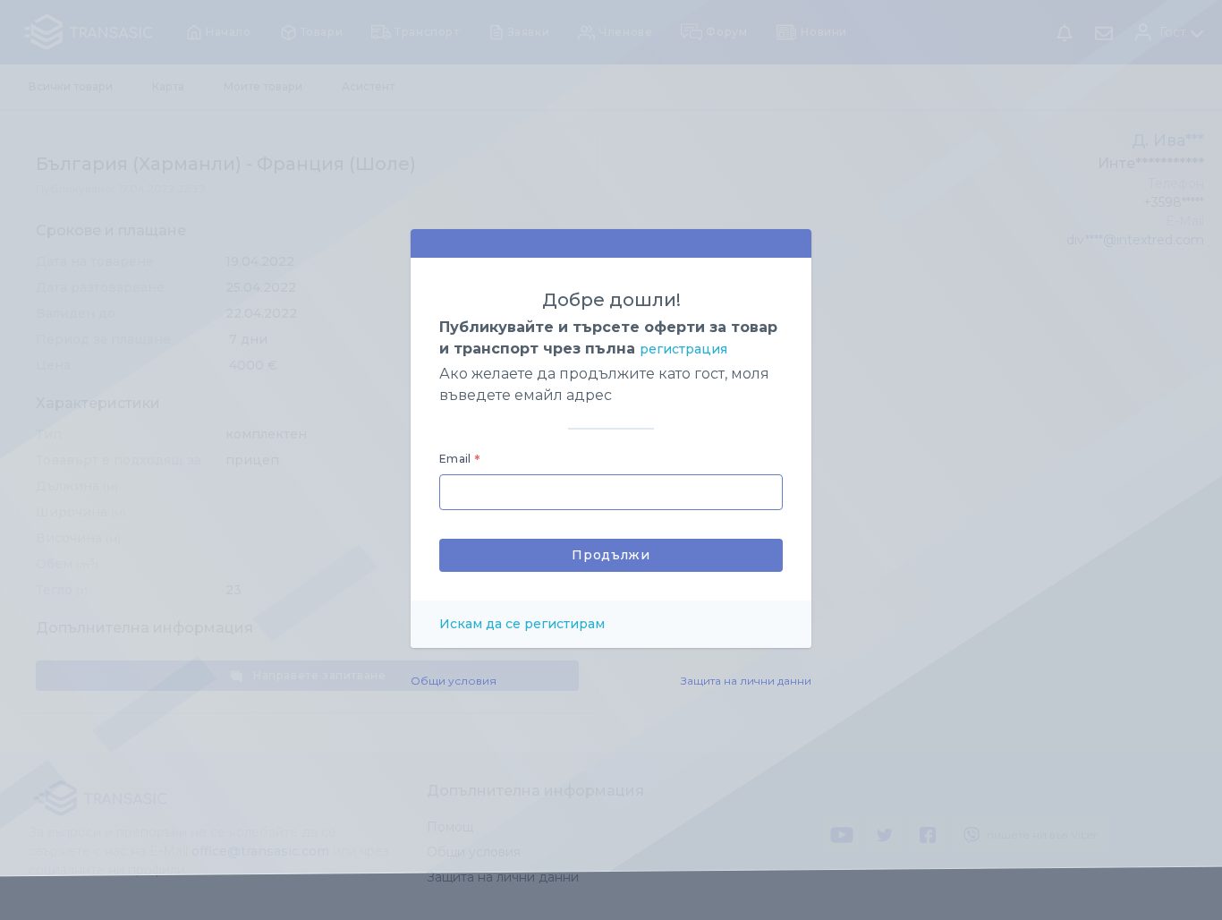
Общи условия (453, 680)
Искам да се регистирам (522, 624)
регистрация (683, 349)
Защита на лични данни (746, 680)
